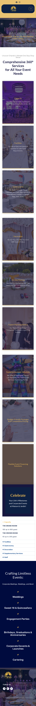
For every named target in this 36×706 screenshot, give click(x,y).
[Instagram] (19, 2)
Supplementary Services (13, 553)
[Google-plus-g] (8, 688)
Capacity (7, 522)
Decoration (8, 549)
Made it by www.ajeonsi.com (11, 701)
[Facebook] (16, 2)
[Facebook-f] (4, 688)
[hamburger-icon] (31, 8)
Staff (6, 557)
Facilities (7, 542)
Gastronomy (9, 546)
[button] (18, 522)
